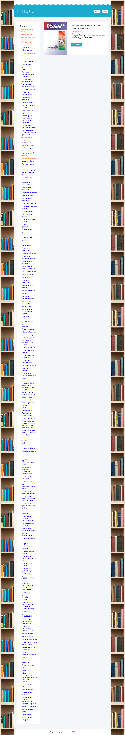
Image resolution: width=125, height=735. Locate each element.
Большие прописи (28, 454)
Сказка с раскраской (29, 707)
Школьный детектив (29, 332)
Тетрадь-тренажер (28, 89)
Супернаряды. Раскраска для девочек (27, 311)
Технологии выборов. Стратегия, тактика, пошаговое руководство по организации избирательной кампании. (86, 26)
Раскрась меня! (27, 274)
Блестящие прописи (29, 451)
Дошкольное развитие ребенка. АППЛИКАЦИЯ (28, 498)
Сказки (24, 293)
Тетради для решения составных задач (29, 67)
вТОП (73, 732)
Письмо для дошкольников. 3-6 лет (29, 558)
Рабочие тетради (28, 62)
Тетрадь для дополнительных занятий (28, 74)
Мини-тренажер (27, 50)
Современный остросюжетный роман (28, 153)
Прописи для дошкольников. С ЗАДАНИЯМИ (28, 614)
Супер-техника (27, 306)
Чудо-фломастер (28, 329)
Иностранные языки (28, 158)
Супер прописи (27, 636)
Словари (25, 167)
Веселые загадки (28, 335)
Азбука (24, 443)
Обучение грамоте (28, 53)
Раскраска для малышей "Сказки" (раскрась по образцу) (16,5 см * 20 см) (28, 385)
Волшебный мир (28, 195)
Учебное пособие (28, 103)
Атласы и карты (26, 35)
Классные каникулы (29, 203)
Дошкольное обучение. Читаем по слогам (29, 486)
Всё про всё (26, 457)
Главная (97, 11)
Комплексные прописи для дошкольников (27, 518)
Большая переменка (29, 192)
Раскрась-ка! (26, 277)
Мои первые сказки (29, 365)
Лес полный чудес (28, 347)
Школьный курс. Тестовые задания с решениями (29, 133)
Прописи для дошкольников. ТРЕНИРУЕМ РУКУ (28, 621)
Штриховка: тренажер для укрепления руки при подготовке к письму (29, 677)
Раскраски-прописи (29, 271)
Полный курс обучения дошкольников (27, 687)
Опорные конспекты (29, 56)
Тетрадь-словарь (28, 164)
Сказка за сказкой (28, 290)
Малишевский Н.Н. (78, 31)
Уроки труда (26, 715)
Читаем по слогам (28, 665)
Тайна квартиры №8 (29, 418)
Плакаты (25, 59)
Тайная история (27, 148)
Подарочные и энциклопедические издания (29, 376)
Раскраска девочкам (29, 235)
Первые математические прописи (28, 546)
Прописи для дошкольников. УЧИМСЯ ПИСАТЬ (28, 628)
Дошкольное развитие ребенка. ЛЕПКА (28, 506)
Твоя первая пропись (29, 639)
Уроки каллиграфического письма (29, 655)
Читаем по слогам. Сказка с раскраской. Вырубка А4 (29, 433)
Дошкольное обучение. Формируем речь (28, 479)
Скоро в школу (27, 633)
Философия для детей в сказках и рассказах (28, 324)
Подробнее (76, 44)
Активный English (28, 161)
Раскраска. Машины (29, 253)
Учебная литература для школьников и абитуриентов (28, 40)
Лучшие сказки (27, 211)
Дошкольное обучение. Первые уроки (28, 462)
